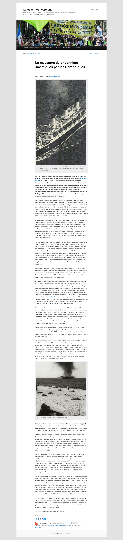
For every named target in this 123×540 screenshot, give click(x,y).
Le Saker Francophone (37, 9)
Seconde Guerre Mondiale (56, 525)
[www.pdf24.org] (36, 523)
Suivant (97, 53)
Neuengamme (60, 262)
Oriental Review (55, 76)
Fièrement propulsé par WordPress (61, 534)
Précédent (89, 53)
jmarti (38, 53)
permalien (37, 527)
